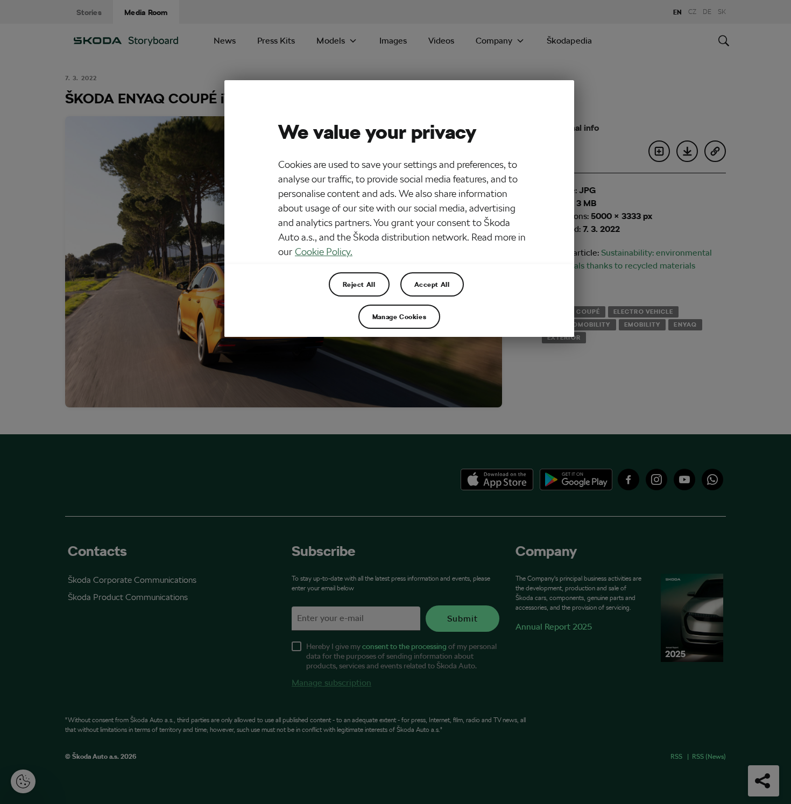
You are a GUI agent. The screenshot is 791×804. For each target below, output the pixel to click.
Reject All (359, 284)
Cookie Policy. (323, 251)
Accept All (432, 284)
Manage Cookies (399, 316)
